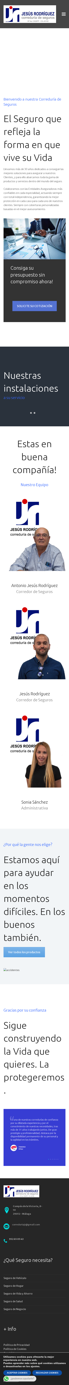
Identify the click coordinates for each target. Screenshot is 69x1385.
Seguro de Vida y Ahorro (18, 1293)
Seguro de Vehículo (15, 1278)
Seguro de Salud (13, 1301)
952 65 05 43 (16, 1239)
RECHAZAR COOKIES (47, 1373)
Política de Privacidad (17, 1345)
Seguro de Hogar (14, 1285)
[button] (64, 14)
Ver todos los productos (24, 952)
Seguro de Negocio (15, 1309)
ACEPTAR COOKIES (17, 1373)
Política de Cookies (15, 1349)
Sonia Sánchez (34, 802)
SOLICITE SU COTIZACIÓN (34, 306)
